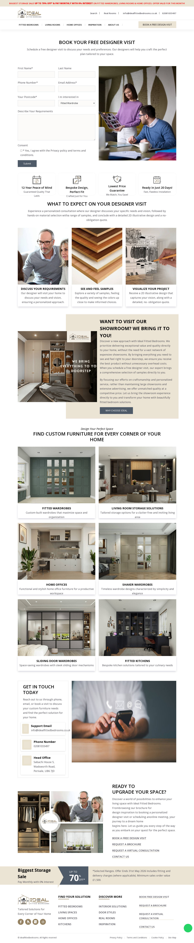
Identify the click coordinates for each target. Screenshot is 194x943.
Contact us (120, 856)
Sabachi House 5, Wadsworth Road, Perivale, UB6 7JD (44, 766)
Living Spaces (67, 912)
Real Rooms (107, 918)
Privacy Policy (116, 937)
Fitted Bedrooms (28, 24)
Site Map (172, 937)
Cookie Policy (157, 937)
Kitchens (64, 924)
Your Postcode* (27, 97)
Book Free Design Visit (154, 896)
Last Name (64, 68)
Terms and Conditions (137, 937)
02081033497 (41, 746)
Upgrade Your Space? (139, 792)
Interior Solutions (113, 906)
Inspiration (94, 24)
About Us (113, 24)
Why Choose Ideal (116, 410)
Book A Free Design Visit (129, 838)
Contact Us (147, 926)
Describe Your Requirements (35, 111)
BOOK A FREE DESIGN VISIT (157, 24)
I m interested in (68, 97)
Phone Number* (28, 82)
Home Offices (74, 24)
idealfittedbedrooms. (29, 937)
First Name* (25, 68)
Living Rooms (52, 24)
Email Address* (67, 82)
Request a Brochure (126, 844)
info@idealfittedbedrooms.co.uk (50, 730)
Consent (23, 145)
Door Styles (107, 912)
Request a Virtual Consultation (135, 850)
